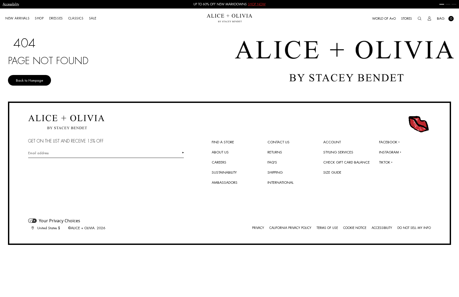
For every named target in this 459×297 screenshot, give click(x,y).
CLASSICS (76, 18)
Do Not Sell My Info (414, 227)
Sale (92, 18)
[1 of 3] (441, 4)
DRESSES (56, 18)
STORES (406, 18)
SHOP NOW (257, 4)
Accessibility (11, 4)
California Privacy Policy (290, 227)
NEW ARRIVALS (17, 18)
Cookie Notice (354, 227)
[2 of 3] (447, 4)
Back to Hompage (29, 80)
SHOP (39, 18)
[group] (229, 4)
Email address (38, 153)
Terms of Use (327, 227)
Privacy (258, 227)
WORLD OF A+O (384, 18)
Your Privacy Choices (59, 221)
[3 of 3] (454, 4)
